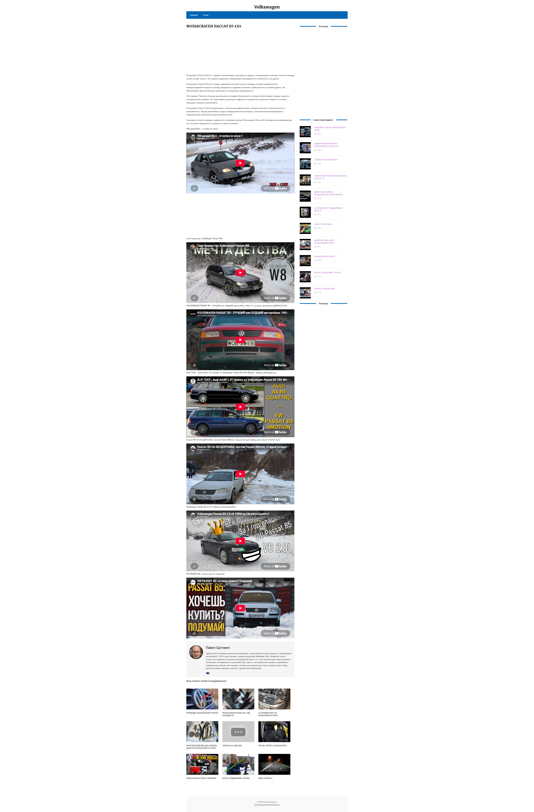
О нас (205, 14)
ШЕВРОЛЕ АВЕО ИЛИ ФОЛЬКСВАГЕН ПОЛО (324, 241)
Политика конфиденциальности (267, 804)
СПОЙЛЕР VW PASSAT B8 (325, 159)
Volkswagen (267, 7)
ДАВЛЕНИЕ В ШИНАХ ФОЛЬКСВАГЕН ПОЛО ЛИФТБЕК (328, 193)
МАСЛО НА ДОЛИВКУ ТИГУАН (327, 272)
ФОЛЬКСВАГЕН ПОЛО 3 (324, 256)
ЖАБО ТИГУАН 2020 (323, 224)
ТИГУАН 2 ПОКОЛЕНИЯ (324, 288)
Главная (194, 14)
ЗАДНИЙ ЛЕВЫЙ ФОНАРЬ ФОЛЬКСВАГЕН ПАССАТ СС (326, 144)
